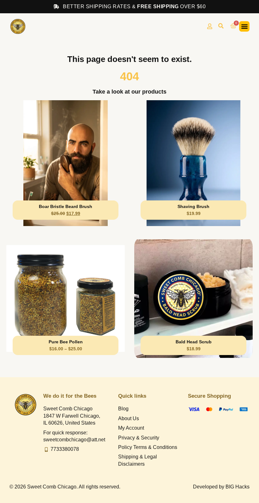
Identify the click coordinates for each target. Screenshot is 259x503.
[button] (220, 26)
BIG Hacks (238, 486)
